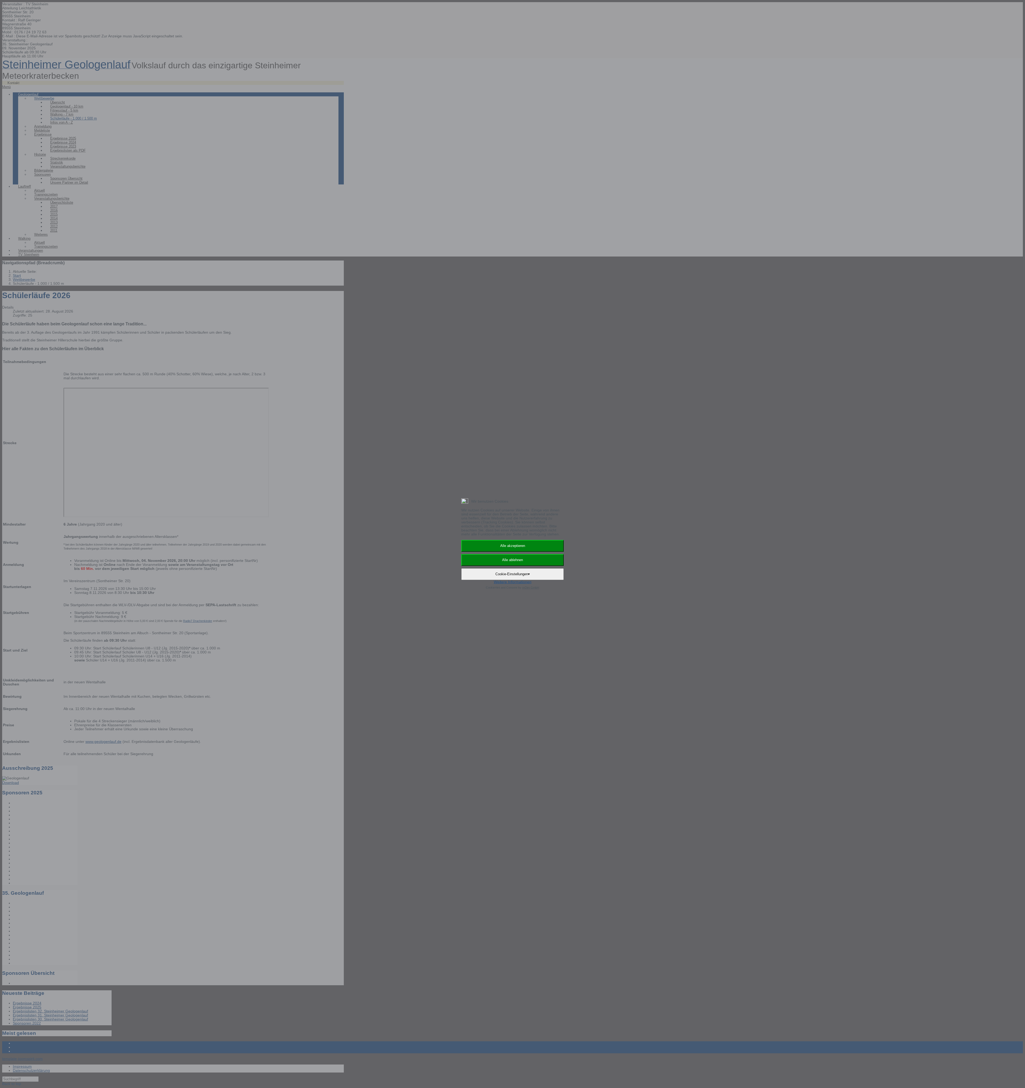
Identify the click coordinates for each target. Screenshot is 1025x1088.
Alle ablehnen (512, 560)
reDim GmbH (530, 587)
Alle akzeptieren (512, 546)
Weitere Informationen (512, 582)
